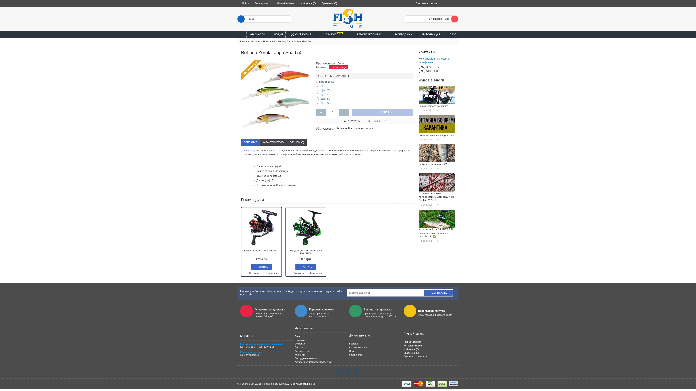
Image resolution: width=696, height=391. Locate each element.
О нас (298, 336)
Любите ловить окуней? (433, 164)
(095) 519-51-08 (429, 71)
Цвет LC (325, 98)
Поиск (352, 351)
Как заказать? (302, 351)
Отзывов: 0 (343, 128)
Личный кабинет (412, 341)
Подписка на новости (415, 356)
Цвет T (325, 86)
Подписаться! (440, 292)
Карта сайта (355, 354)
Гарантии (299, 340)
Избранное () (411, 349)
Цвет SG (326, 103)
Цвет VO (326, 90)
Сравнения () (411, 353)
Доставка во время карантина (436, 135)
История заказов (413, 345)
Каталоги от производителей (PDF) (314, 362)
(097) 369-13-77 (429, 67)
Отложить (352, 120)
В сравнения (378, 120)
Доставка (300, 343)
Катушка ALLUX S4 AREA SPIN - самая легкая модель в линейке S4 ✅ (437, 233)
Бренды (353, 343)
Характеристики (273, 142)
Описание (250, 142)
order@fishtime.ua (249, 355)
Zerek (340, 63)
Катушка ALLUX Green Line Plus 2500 (306, 252)
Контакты (300, 354)
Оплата (299, 347)
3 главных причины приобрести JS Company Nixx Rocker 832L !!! (436, 197)
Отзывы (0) (297, 142)
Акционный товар (358, 347)
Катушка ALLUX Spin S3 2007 (261, 250)
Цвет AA (325, 94)
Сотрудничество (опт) (306, 358)
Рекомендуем (252, 200)
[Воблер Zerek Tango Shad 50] (276, 94)
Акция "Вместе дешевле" (433, 105)
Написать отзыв (363, 128)
